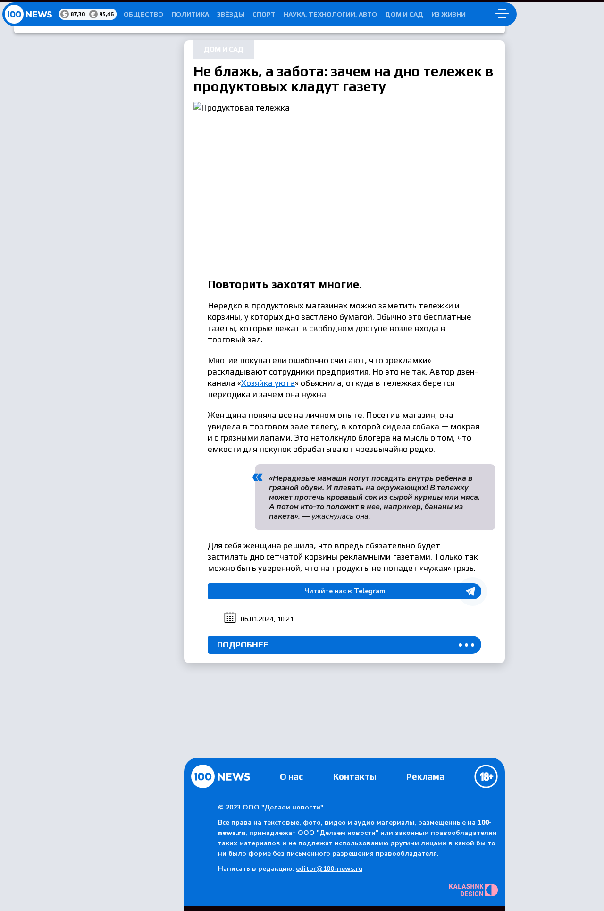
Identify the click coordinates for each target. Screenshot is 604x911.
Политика (190, 14)
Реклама (425, 776)
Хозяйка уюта (268, 383)
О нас (291, 776)
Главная (220, 776)
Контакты (355, 776)
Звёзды (230, 14)
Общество (143, 14)
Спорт (264, 14)
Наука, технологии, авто (330, 14)
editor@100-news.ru (329, 868)
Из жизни (448, 14)
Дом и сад (404, 14)
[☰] (502, 14)
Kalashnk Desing (473, 890)
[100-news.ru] (30, 14)
